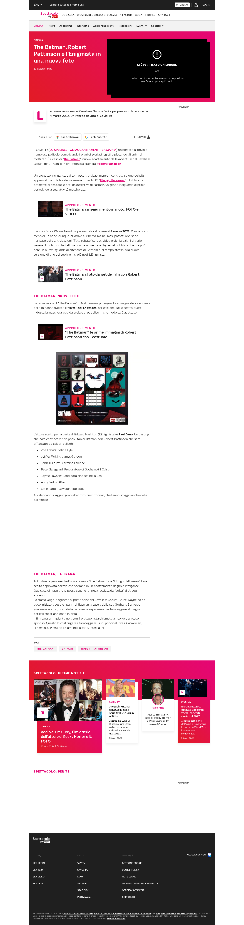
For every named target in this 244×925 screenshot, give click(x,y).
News (52, 25)
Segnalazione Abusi (116, 918)
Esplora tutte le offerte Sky (67, 4)
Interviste (83, 25)
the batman (45, 648)
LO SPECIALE (59, 150)
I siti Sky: (37, 855)
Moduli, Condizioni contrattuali (78, 913)
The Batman (72, 159)
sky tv (81, 863)
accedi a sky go (196, 854)
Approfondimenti (103, 25)
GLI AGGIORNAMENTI (85, 150)
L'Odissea (68, 15)
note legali (129, 876)
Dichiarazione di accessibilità (140, 883)
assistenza (182, 913)
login (206, 4)
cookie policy (130, 870)
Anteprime (65, 25)
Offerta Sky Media (133, 890)
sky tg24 (38, 870)
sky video (38, 876)
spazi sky (82, 890)
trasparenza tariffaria (166, 913)
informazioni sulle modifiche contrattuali (131, 913)
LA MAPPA (109, 150)
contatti (194, 913)
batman (67, 648)
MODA (138, 15)
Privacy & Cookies (102, 913)
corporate (128, 897)
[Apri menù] (35, 15)
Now (80, 876)
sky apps (82, 870)
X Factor (126, 15)
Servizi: (81, 855)
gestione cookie (132, 863)
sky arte (38, 883)
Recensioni (125, 25)
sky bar (82, 883)
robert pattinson (94, 648)
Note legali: (128, 855)
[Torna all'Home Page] (49, 15)
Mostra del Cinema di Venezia (97, 15)
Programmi (84, 897)
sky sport (39, 863)
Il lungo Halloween (112, 180)
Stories (150, 15)
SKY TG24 (164, 15)
